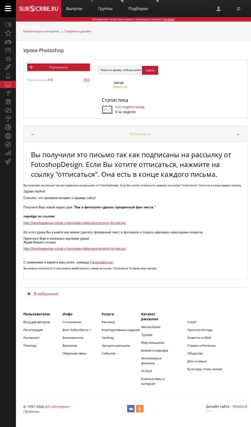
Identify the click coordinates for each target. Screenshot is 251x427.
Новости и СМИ (199, 337)
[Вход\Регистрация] (219, 8)
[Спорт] (8, 127)
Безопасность (73, 337)
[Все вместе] (8, 24)
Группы (105, 8)
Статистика (115, 100)
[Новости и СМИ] (8, 101)
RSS (87, 79)
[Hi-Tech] (8, 76)
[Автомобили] (8, 41)
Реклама (108, 322)
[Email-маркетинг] (8, 161)
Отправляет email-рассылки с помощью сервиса (133, 19)
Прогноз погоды (200, 330)
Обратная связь (75, 353)
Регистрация (33, 330)
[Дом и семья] (8, 58)
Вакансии (70, 345)
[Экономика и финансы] (8, 153)
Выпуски (74, 8)
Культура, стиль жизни (204, 369)
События (108, 353)
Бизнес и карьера (154, 350)
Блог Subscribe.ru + (77, 330)
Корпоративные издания (121, 330)
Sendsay (108, 337)
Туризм (146, 334)
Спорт (192, 322)
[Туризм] (8, 144)
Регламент (31, 337)
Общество (195, 353)
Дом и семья (197, 361)
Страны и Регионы (201, 345)
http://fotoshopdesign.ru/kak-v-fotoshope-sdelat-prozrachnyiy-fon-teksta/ (75, 223)
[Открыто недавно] (8, 33)
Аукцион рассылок (116, 345)
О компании (72, 322)
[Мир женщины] (8, 67)
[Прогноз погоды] (8, 118)
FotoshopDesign (101, 262)
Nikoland (240, 406)
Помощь (30, 345)
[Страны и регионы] (8, 136)
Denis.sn (120, 86)
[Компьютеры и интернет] (8, 84)
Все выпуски (140, 133)
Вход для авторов (36, 322)
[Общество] (8, 110)
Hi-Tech (146, 371)
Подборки (138, 8)
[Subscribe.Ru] (38, 8)
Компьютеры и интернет (41, 31)
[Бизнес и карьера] (8, 50)
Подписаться (58, 67)
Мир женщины (152, 342)
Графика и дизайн (78, 31)
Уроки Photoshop (43, 50)
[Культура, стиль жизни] (8, 93)
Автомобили (150, 327)
